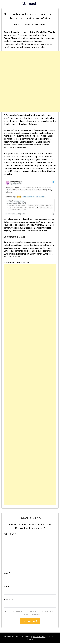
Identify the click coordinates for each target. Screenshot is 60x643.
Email (8, 586)
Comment (10, 534)
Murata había (19, 130)
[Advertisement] (30, 81)
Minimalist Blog (39, 636)
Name (7, 573)
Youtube (42, 231)
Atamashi (30, 3)
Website (8, 599)
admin (43, 24)
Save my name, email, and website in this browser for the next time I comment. (31, 612)
